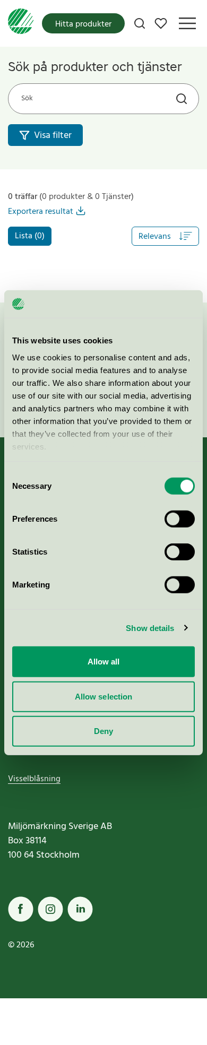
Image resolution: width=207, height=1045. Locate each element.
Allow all (104, 661)
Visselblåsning (34, 779)
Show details (150, 627)
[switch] (180, 519)
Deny (103, 731)
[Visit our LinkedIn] (80, 909)
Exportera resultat (40, 211)
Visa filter (53, 135)
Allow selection (104, 696)
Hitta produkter (83, 24)
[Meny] (187, 23)
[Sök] (139, 23)
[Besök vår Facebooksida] (20, 909)
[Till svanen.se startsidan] (20, 23)
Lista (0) (30, 236)
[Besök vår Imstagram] (50, 909)
